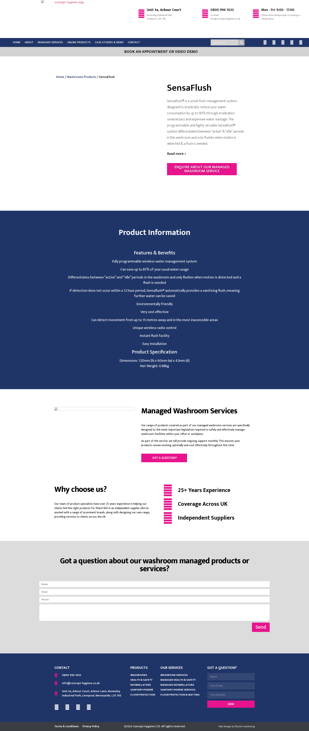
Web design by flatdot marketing (237, 726)
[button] (176, 154)
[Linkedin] (282, 42)
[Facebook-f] (265, 42)
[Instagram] (291, 42)
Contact (134, 42)
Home (16, 42)
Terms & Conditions (66, 726)
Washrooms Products (81, 77)
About (29, 42)
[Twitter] (274, 42)
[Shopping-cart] (300, 42)
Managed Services (50, 42)
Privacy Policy (90, 726)
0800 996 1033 (222, 10)
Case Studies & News (109, 42)
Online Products (79, 42)
